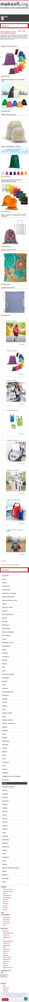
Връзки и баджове (8, 632)
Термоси (5, 825)
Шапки (4, 871)
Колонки (4, 702)
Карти (4, 684)
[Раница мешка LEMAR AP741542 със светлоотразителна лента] (14, 197)
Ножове (4, 748)
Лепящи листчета (7, 720)
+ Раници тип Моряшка (13, 500)
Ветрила (4, 621)
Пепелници (5, 762)
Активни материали (8, 596)
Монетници (5, 741)
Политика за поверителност (4, 976)
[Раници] (28, 30)
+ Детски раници (11, 321)
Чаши (4, 860)
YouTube (5, 992)
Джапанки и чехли (8, 642)
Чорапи (4, 864)
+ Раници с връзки (12, 351)
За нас (4, 579)
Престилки (5, 780)
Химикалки (5, 846)
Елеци (4, 649)
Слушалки (5, 801)
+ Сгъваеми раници (12, 410)
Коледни (5, 699)
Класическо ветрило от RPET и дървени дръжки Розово (7, 963)
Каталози (5, 688)
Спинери (5, 804)
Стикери (4, 808)
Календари (5, 677)
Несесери (5, 744)
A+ (20, 31)
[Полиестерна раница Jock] (14, 96)
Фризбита (5, 843)
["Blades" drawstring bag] (14, 162)
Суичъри (5, 811)
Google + (6, 990)
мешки (3, 561)
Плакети (4, 769)
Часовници (5, 857)
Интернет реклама (8, 674)
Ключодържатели (7, 692)
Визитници (5, 625)
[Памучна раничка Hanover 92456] (14, 130)
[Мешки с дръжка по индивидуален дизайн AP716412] (14, 232)
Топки (4, 832)
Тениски (4, 822)
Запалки (4, 660)
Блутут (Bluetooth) (7, 614)
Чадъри (4, 850)
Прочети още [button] (19, 996)
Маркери (5, 730)
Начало (3, 564)
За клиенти (5, 656)
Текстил (4, 818)
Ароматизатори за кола (9, 600)
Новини (4, 582)
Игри (3, 667)
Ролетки (4, 790)
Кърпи (4, 716)
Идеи (3, 670)
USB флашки (6, 589)
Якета (4, 882)
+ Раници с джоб (11, 380)
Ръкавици (5, 794)
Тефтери (5, 829)
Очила (4, 755)
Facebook (6, 988)
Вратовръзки (6, 628)
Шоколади (5, 878)
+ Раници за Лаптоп (12, 440)
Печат (4, 765)
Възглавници (6, 635)
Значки (4, 663)
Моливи (4, 737)
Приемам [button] (5, 999)
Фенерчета (5, 839)
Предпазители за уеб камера (11, 776)
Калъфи (4, 681)
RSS (4, 986)
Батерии (4, 611)
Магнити (4, 727)
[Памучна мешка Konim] (14, 302)
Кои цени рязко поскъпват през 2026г (8, 891)
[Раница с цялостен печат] (14, 267)
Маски (4, 734)
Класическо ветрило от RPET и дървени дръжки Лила (7, 953)
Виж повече (22, 344)
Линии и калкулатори (8, 723)
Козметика (5, 695)
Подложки (5, 772)
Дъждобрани (6, 646)
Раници (4, 783)
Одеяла (4, 751)
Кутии (4, 709)
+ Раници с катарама (12, 470)
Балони (4, 604)
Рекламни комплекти (8, 787)
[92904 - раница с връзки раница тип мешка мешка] (14, 61)
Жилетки (5, 653)
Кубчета (4, 706)
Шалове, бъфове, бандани (10, 868)
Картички (6, 931)
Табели (4, 815)
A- (24, 31)
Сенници (5, 797)
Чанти (4, 853)
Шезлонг (5, 875)
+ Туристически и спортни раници (14, 530)
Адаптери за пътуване (9, 593)
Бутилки (4, 618)
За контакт (5, 575)
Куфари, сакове (7, 713)
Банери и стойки (7, 607)
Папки (4, 758)
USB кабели (6, 586)
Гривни (4, 639)
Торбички (5, 836)
